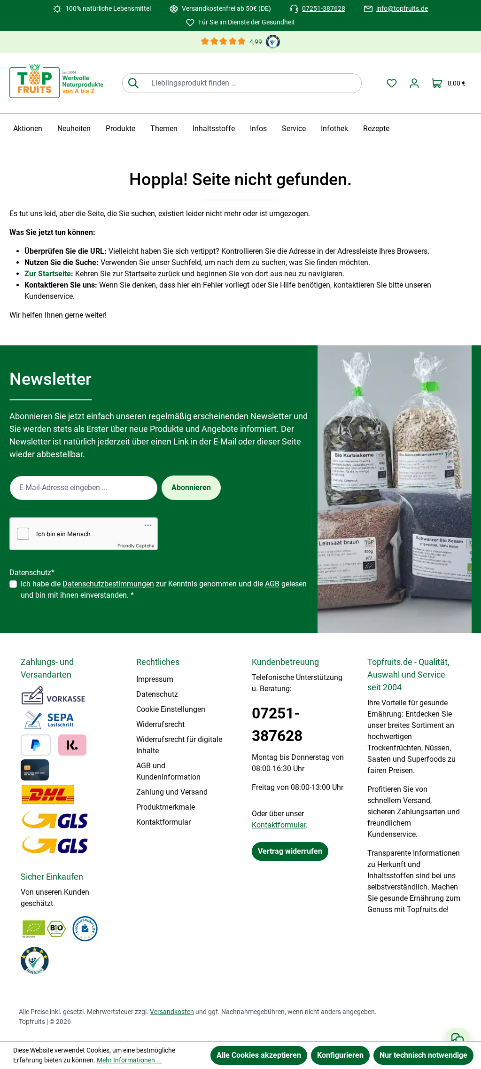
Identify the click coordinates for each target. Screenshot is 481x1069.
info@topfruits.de (402, 8)
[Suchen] (133, 83)
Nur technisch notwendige (423, 1055)
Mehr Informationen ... (129, 1060)
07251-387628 (323, 8)
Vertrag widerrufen (290, 851)
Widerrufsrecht (160, 724)
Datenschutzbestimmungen (108, 583)
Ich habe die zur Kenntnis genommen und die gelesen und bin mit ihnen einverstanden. (164, 589)
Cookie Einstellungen (170, 709)
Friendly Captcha (136, 545)
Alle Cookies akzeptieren (259, 1055)
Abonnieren (191, 487)
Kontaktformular (163, 822)
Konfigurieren (340, 1055)
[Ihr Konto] (414, 83)
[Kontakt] (457, 1039)
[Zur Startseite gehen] (56, 81)
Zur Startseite (47, 273)
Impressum (154, 679)
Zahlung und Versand (172, 792)
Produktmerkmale (165, 807)
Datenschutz (157, 694)
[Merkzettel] (391, 83)
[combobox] (253, 83)
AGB (272, 583)
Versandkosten (172, 1011)
